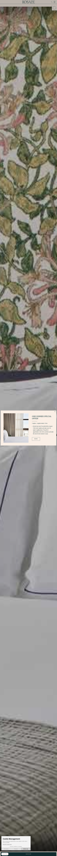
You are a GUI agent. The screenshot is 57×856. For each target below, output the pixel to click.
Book (36, 439)
